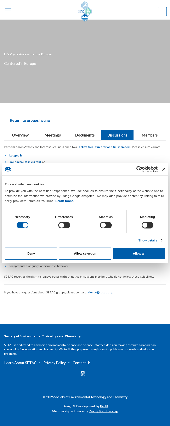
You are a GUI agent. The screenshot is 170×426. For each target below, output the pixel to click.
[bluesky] (90, 373)
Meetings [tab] (53, 135)
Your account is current (25, 162)
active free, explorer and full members (105, 147)
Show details (147, 240)
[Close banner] (163, 169)
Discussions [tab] (117, 135)
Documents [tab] (85, 135)
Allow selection (85, 253)
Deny (31, 253)
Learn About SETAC (20, 362)
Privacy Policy (54, 362)
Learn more (64, 201)
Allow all (139, 253)
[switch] (64, 225)
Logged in (16, 155)
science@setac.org (99, 292)
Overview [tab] (20, 135)
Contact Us (82, 362)
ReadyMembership (103, 411)
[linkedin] (82, 373)
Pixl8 (104, 406)
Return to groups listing (30, 120)
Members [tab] (150, 135)
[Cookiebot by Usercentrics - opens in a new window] (139, 169)
